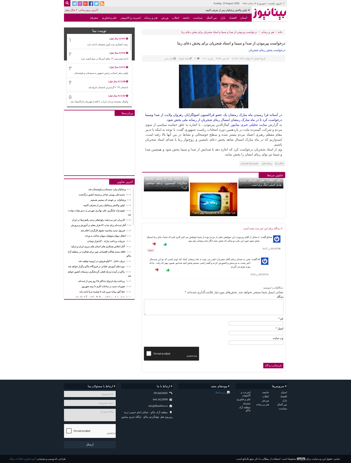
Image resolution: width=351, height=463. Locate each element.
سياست (198, 17)
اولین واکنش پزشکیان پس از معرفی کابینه (226, 10)
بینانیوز (301, 459)
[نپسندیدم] (154, 244)
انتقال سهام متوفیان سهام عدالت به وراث (108, 235)
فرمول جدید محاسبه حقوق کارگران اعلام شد (106, 230)
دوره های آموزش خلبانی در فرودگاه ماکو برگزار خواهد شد (99, 266)
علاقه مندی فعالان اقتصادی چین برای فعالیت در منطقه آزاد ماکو (99, 253)
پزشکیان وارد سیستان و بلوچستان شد (109, 189)
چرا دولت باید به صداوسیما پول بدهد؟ (214, 212)
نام (280, 319)
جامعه (186, 17)
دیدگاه (280, 297)
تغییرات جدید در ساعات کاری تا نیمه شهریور (106, 286)
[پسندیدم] (165, 244)
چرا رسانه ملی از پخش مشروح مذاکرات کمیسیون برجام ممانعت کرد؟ (166, 183)
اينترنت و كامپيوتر (130, 17)
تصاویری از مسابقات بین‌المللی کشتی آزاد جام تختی (102, 297)
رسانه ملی (267, 163)
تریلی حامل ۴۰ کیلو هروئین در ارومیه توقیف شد (104, 261)
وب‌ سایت (278, 338)
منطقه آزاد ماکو (238, 25)
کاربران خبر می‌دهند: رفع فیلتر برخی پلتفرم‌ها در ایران (101, 219)
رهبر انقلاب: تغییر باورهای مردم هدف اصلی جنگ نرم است (261, 182)
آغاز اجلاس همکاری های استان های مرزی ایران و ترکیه (101, 246)
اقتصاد (233, 17)
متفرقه (94, 17)
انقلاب (175, 17)
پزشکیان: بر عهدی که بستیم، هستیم (110, 200)
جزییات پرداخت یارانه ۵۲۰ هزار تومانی (109, 241)
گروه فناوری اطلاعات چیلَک (22, 459)
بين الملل (211, 17)
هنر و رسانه (151, 17)
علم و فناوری (109, 17)
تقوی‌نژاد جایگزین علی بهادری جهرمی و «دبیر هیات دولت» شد (99, 212)
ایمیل (279, 328)
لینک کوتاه (184, 58)
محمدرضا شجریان (249, 163)
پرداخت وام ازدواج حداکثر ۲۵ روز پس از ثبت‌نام (104, 281)
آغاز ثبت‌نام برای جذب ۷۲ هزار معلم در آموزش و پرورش (101, 225)
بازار (222, 17)
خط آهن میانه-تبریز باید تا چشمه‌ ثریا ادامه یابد (105, 291)
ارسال (89, 444)
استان (243, 17)
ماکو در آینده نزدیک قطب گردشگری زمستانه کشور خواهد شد (99, 273)
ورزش (164, 17)
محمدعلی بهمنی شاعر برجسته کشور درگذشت (105, 194)
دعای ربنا (279, 163)
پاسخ (150, 250)
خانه (280, 32)
